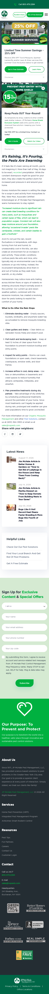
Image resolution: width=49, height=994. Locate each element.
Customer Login (9, 855)
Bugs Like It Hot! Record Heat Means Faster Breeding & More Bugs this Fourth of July (30, 515)
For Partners (7, 842)
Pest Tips (6, 837)
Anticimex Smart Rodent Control (17, 821)
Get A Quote (13, 141)
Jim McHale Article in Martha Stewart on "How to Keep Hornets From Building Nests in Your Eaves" (30, 494)
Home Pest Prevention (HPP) (15, 812)
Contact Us (7, 851)
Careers (5, 846)
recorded (17, 172)
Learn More (36, 69)
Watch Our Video (33, 141)
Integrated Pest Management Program (20, 816)
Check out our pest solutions (22, 547)
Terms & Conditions (31, 986)
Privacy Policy (11, 986)
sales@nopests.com (11, 425)
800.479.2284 (8, 875)
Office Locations (24, 989)
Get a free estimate (17, 563)
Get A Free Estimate (16, 69)
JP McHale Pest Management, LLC (18, 792)
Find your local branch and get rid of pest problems (23, 555)
